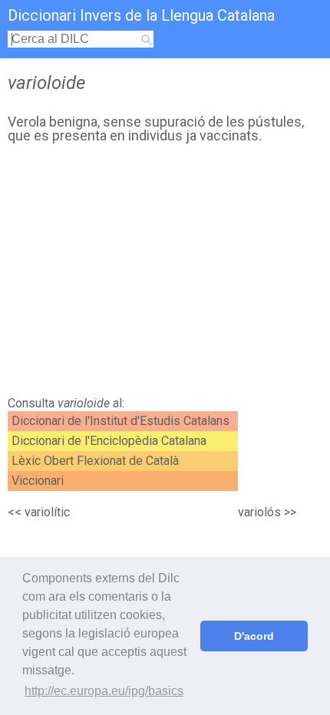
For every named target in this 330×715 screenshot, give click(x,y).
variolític (47, 512)
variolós (259, 512)
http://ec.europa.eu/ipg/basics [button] (104, 690)
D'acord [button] (254, 636)
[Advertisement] (165, 274)
